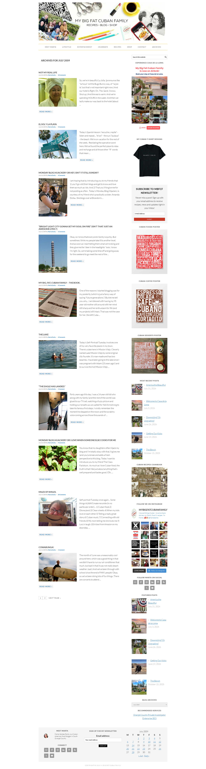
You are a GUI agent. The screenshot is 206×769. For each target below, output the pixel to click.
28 (133, 752)
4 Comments (61, 175)
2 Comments (61, 231)
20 (127, 748)
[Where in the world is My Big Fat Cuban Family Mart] (136, 553)
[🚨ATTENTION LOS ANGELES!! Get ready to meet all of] (136, 535)
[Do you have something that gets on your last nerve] (136, 526)
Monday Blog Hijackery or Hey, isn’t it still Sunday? (69, 172)
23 (144, 748)
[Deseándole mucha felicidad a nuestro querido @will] (154, 526)
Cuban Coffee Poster (149, 281)
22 (138, 748)
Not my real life (48, 72)
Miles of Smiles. (47, 492)
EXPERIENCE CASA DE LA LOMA (149, 63)
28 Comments (62, 494)
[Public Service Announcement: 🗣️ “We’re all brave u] (136, 544)
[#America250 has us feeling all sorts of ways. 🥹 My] (145, 526)
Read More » (46, 112)
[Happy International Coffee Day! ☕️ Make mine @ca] (163, 544)
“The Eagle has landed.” (52, 386)
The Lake (44, 334)
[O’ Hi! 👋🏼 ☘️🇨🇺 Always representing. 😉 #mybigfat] (163, 553)
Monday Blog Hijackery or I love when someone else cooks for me (77, 440)
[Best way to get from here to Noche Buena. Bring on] (163, 563)
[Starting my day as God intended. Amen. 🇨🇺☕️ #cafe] (145, 553)
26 (160, 748)
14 (133, 745)
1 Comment (61, 389)
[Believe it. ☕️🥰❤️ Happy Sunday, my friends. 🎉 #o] (136, 563)
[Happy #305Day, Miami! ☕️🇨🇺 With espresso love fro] (163, 535)
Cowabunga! (46, 547)
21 (133, 748)
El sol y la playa (48, 124)
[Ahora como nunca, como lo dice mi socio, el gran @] (145, 544)
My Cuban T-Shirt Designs (149, 139)
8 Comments (61, 285)
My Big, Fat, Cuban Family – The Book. (59, 282)
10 (149, 741)
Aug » (146, 755)
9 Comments (61, 442)
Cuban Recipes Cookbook (149, 465)
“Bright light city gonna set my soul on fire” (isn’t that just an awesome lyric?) (75, 227)
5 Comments (61, 127)
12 (160, 741)
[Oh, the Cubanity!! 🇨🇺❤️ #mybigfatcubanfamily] (154, 553)
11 (154, 741)
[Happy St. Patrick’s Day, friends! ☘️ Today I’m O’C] (145, 535)
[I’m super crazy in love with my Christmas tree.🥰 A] (145, 563)
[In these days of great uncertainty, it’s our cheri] (163, 526)
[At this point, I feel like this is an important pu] (154, 544)
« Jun (140, 755)
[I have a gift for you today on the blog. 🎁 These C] (154, 563)
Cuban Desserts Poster (149, 335)
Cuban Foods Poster (149, 227)
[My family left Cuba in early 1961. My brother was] (154, 535)
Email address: (103, 735)
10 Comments (62, 75)
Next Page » (54, 598)
